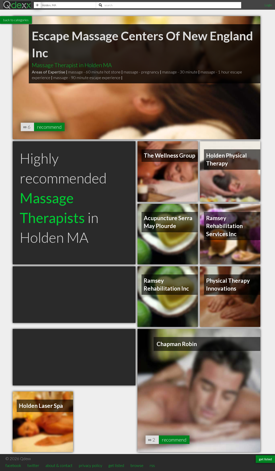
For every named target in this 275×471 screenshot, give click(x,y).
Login (268, 5)
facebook (13, 465)
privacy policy (90, 465)
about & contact (58, 465)
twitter (33, 465)
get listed (116, 465)
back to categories (16, 20)
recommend (49, 127)
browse (136, 465)
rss (152, 465)
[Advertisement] (74, 294)
